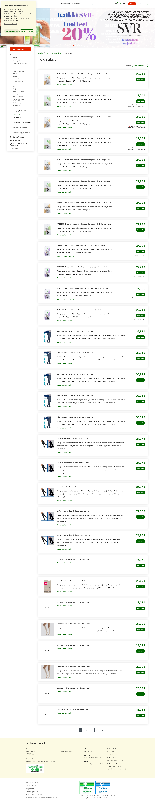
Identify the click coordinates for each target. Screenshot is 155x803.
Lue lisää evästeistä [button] (10, 24)
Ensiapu (15, 76)
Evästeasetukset (32, 782)
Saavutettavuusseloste (34, 795)
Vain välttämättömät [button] (12, 31)
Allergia (15, 68)
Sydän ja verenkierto (18, 108)
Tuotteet (14, 58)
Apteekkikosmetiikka (18, 71)
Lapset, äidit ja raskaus (19, 91)
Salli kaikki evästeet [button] (27, 31)
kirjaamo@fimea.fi (86, 798)
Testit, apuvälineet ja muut (20, 125)
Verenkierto (17, 117)
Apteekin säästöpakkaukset (20, 63)
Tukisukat (17, 114)
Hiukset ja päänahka (18, 81)
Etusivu (12, 54)
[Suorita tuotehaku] (92, 3)
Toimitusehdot (31, 785)
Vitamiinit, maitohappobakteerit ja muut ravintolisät (21, 133)
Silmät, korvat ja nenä (19, 103)
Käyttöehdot (30, 789)
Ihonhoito (15, 84)
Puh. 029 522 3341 (100, 798)
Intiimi (14, 86)
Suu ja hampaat (17, 105)
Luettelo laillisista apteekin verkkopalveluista (41, 798)
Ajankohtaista (15, 140)
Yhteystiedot (14, 148)
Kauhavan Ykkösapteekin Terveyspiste (19, 144)
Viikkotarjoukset (17, 61)
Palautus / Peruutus (18, 137)
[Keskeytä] (2, 46)
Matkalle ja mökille (18, 96)
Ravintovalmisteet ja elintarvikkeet (18, 99)
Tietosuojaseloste (32, 792)
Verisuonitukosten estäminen (22, 122)
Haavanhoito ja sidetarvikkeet (21, 79)
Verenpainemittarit (19, 120)
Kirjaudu (132, 3)
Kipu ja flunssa (17, 89)
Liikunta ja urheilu (17, 94)
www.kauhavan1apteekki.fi (93, 764)
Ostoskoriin (140, 79)
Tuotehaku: (65, 4)
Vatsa (14, 130)
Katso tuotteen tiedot (64, 85)
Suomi (143, 3)
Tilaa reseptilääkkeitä (19, 49)
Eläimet (15, 74)
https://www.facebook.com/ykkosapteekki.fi (41, 761)
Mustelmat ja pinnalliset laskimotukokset (21, 111)
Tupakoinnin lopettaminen (20, 127)
